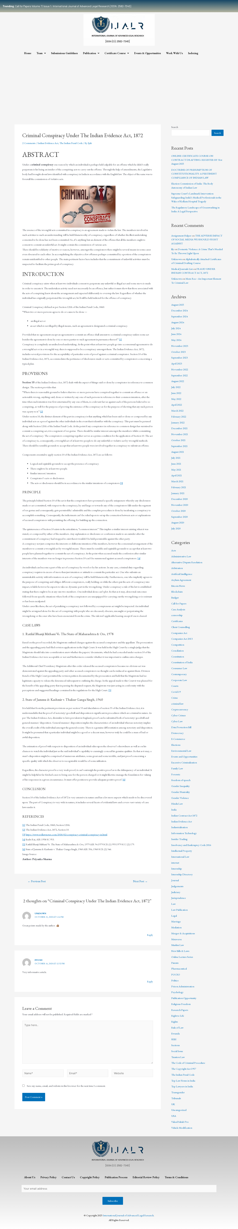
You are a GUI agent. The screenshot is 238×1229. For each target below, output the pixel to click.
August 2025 (177, 304)
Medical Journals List (182, 269)
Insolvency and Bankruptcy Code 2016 (191, 845)
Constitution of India (182, 662)
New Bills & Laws (180, 951)
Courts (174, 685)
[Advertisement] (119, 83)
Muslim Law (177, 945)
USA (173, 1115)
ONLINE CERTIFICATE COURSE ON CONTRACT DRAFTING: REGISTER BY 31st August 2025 (196, 159)
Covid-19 (176, 691)
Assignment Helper (181, 235)
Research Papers (179, 1010)
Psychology (177, 992)
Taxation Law (178, 1057)
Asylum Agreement (181, 580)
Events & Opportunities (147, 53)
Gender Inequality (180, 786)
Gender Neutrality (180, 792)
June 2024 (176, 334)
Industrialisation (179, 827)
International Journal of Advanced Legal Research (128, 1215)
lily (172, 249)
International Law (180, 856)
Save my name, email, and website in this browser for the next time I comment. (66, 1085)
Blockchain (177, 591)
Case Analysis (178, 609)
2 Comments (29, 143)
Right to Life (177, 1015)
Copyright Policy (89, 1177)
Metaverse (176, 939)
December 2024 (179, 310)
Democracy (177, 733)
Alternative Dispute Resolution (186, 562)
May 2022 (176, 399)
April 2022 (176, 404)
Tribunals (176, 1098)
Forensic (175, 774)
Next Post (140, 881)
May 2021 (176, 469)
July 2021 (176, 457)
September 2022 (179, 375)
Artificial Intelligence (181, 574)
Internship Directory (182, 874)
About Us (29, 1177)
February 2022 (178, 416)
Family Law (177, 768)
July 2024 (176, 328)
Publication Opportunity (183, 998)
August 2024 (177, 322)
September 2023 (179, 357)
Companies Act (179, 633)
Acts (173, 550)
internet (175, 862)
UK (173, 1104)
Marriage (176, 921)
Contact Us (68, 1177)
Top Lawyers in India (182, 1086)
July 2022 (176, 387)
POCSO (175, 974)
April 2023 (176, 363)
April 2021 (176, 475)
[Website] (132, 1073)
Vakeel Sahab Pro (180, 1121)
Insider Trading (179, 839)
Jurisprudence (178, 897)
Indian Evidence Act (48, 143)
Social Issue (177, 1051)
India (173, 809)
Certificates (177, 621)
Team (39, 53)
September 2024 (179, 316)
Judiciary (175, 892)
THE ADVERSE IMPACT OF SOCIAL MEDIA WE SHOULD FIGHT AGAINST (196, 239)
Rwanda (175, 1033)
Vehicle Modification (181, 1127)
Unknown (40, 913)
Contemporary (179, 674)
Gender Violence (180, 797)
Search (174, 127)
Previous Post (37, 881)
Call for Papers (178, 603)
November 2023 (179, 345)
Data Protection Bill (181, 727)
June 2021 (176, 463)
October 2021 (178, 440)
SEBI (173, 1039)
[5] (109, 690)
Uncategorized (178, 1110)
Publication (89, 53)
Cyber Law (177, 721)
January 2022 (178, 422)
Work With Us (174, 53)
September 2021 (179, 446)
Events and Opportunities (184, 756)
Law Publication (179, 909)
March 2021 (177, 481)
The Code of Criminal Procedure (188, 1062)
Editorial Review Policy (146, 1177)
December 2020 (179, 499)
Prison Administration (182, 986)
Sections (175, 1045)
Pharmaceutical (179, 968)
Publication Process (116, 1177)
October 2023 (178, 351)
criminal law (177, 703)
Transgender (178, 1092)
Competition (177, 644)
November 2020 (179, 504)
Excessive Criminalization (184, 762)
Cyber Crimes (178, 715)
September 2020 (179, 516)
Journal (175, 880)
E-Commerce (178, 739)
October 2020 (178, 510)
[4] (138, 558)
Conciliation (177, 650)
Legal (174, 915)
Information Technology (184, 833)
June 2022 (176, 393)
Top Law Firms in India (183, 1080)
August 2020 (177, 522)
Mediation (176, 927)
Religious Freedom (181, 1004)
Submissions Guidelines (64, 53)
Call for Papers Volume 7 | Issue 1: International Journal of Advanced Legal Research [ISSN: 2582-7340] (67, 6)
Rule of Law (177, 1027)
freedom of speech (180, 780)
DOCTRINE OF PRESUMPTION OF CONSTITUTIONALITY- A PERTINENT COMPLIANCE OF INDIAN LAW (194, 173)
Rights (174, 1021)
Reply (150, 934)
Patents (175, 962)
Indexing (193, 53)
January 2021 (178, 493)
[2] (41, 411)
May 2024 (176, 340)
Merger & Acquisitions (183, 933)
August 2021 (177, 451)
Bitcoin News (178, 585)
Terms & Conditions (176, 1177)
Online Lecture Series (182, 956)
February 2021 (178, 487)
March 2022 (177, 410)
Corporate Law (179, 680)
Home (27, 53)
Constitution (177, 656)
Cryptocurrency (179, 709)
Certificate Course (115, 53)
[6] (123, 779)
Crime (174, 697)
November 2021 (179, 434)
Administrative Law (181, 556)
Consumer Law (179, 668)
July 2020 (176, 528)
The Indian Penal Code (71, 143)
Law (173, 903)
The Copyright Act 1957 (183, 1068)
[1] (120, 339)
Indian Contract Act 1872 (184, 815)
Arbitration (177, 568)
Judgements (177, 886)
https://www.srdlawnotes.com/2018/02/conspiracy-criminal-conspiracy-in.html (66, 834)
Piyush (38, 960)
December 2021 (179, 428)
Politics (175, 980)
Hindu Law (177, 803)
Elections (176, 744)
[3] (121, 483)
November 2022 (179, 369)
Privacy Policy (48, 1177)
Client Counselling (180, 627)
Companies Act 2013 (182, 638)
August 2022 (177, 381)
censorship (177, 615)
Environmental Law (181, 750)
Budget (175, 597)
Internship (176, 868)
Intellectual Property (181, 850)
